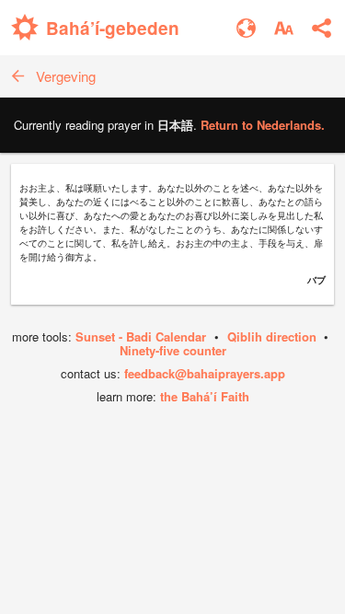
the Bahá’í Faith (204, 396)
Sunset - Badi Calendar (140, 336)
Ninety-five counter (173, 350)
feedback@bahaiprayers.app (204, 373)
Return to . (263, 124)
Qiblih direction (271, 336)
